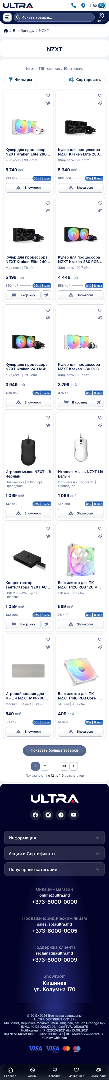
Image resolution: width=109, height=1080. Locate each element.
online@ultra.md (54, 895)
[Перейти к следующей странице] (73, 766)
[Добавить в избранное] (48, 95)
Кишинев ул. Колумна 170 (54, 986)
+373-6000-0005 (54, 931)
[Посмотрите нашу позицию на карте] (83, 5)
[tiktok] (61, 815)
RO (95, 5)
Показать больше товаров (54, 750)
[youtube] (73, 815)
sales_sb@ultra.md (54, 924)
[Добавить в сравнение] (48, 103)
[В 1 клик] (46, 295)
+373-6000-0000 (54, 902)
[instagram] (48, 815)
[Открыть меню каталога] (7, 17)
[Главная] (18, 5)
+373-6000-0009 (54, 960)
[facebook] (35, 815)
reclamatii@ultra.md (54, 953)
